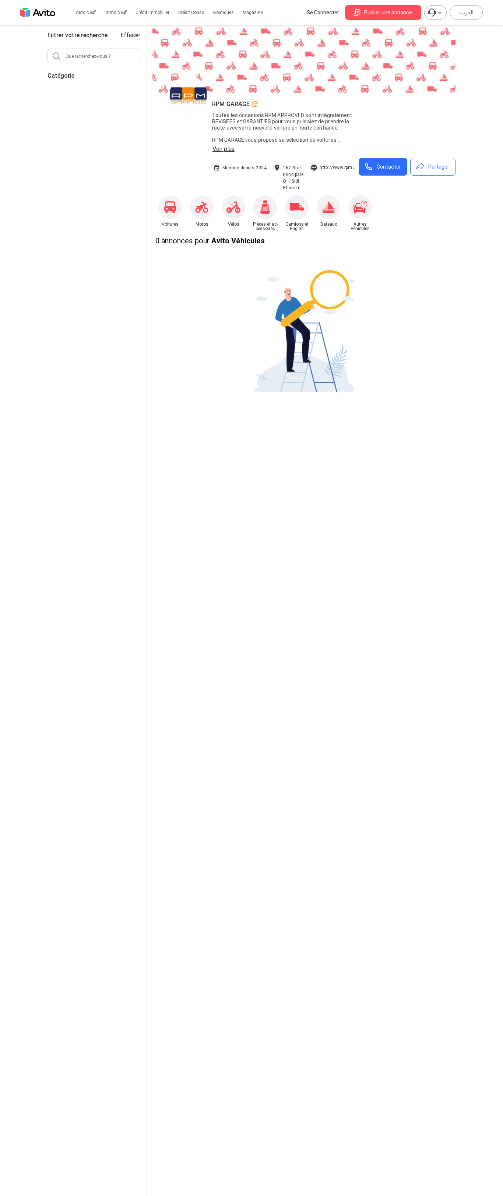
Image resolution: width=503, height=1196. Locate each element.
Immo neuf (116, 12)
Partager (438, 167)
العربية (466, 12)
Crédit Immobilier (152, 12)
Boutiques (223, 12)
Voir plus (223, 148)
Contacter (389, 167)
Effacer (130, 35)
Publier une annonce (388, 12)
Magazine (253, 12)
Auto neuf (86, 12)
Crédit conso (191, 12)
